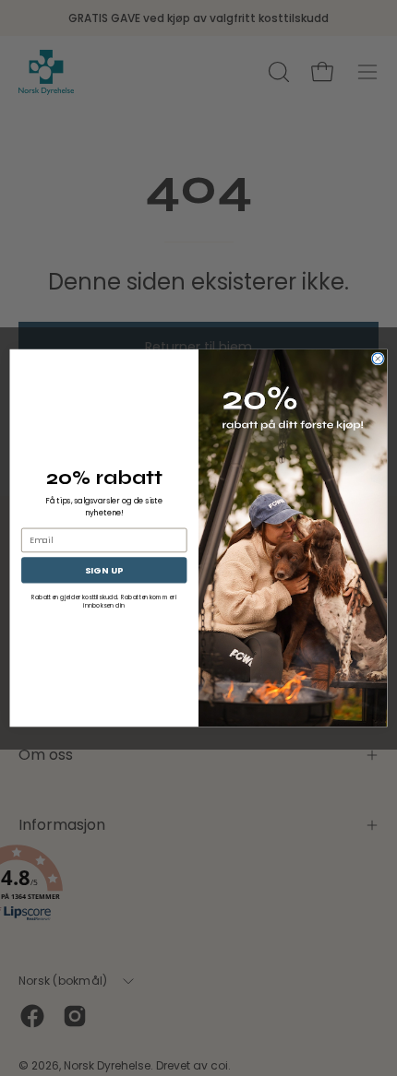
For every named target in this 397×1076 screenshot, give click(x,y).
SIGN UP (104, 569)
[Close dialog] (377, 358)
